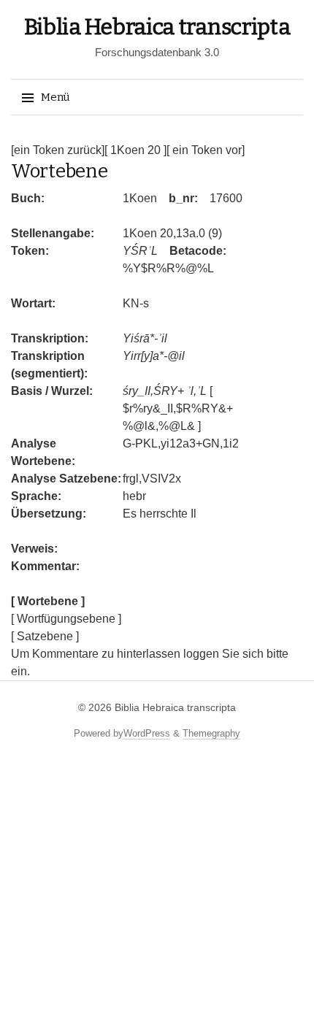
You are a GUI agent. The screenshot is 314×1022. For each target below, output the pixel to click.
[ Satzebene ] (45, 636)
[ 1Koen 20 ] (135, 150)
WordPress (146, 733)
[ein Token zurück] (57, 150)
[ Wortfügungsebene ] (66, 618)
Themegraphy (211, 733)
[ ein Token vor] (205, 150)
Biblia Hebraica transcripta (157, 27)
